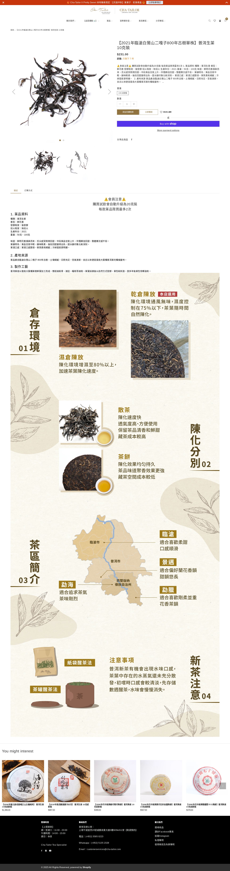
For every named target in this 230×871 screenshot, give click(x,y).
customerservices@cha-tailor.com (104, 849)
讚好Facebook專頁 (164, 832)
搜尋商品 (159, 827)
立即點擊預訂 (154, 2)
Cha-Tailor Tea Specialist (54, 845)
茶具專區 (143, 21)
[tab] (16, 190)
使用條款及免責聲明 (165, 844)
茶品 (109, 21)
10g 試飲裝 (122, 93)
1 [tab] (60, 140)
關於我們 (70, 21)
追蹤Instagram (162, 836)
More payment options (168, 130)
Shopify (87, 867)
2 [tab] (63, 140)
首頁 (12, 30)
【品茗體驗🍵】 (90, 21)
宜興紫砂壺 (125, 21)
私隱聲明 (159, 840)
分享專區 (160, 21)
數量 (119, 98)
